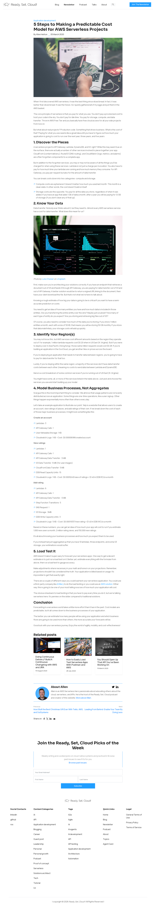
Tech (36, 878)
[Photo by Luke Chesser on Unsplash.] (78, 246)
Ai (34, 814)
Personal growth (41, 853)
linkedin (13, 814)
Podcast (83, 4)
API (35, 819)
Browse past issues (78, 762)
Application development (45, 20)
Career (37, 834)
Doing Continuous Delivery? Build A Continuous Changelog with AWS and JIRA (46, 662)
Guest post (39, 839)
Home (105, 814)
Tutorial (37, 883)
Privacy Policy (132, 822)
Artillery (60, 584)
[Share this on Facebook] (44, 719)
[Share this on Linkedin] (50, 719)
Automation (73, 858)
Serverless (38, 868)
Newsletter (69, 4)
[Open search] (113, 4)
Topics (106, 839)
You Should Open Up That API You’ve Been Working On (108, 662)
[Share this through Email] (54, 719)
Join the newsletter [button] (140, 4)
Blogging (37, 829)
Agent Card (108, 844)
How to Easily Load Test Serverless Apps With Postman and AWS (77, 663)
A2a (70, 814)
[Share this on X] (47, 719)
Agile (70, 819)
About (104, 4)
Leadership (39, 844)
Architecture (74, 853)
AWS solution (107, 584)
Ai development (75, 834)
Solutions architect (42, 873)
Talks (94, 4)
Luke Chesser (48, 279)
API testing (73, 844)
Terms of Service (133, 827)
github (13, 819)
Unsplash (61, 279)
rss (11, 824)
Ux (35, 887)
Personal (38, 848)
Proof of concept (41, 863)
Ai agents (72, 829)
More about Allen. (84, 697)
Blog (57, 4)
